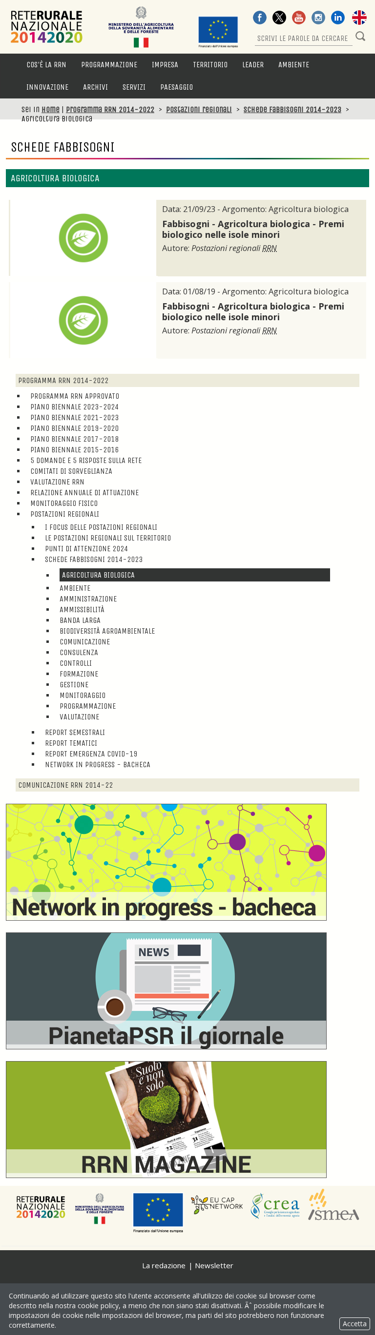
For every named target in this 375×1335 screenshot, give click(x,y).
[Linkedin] (338, 18)
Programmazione (109, 64)
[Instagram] (318, 18)
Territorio (210, 64)
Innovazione (47, 87)
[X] (279, 18)
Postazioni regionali (199, 109)
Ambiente (293, 64)
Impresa (165, 64)
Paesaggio (176, 87)
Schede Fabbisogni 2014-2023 (292, 109)
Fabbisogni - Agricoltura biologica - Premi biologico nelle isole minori (253, 229)
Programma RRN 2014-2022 (110, 109)
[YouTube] (299, 18)
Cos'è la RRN (46, 64)
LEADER (253, 64)
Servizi (134, 87)
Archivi (95, 87)
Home (51, 109)
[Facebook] (260, 18)
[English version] (359, 18)
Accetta (355, 1323)
